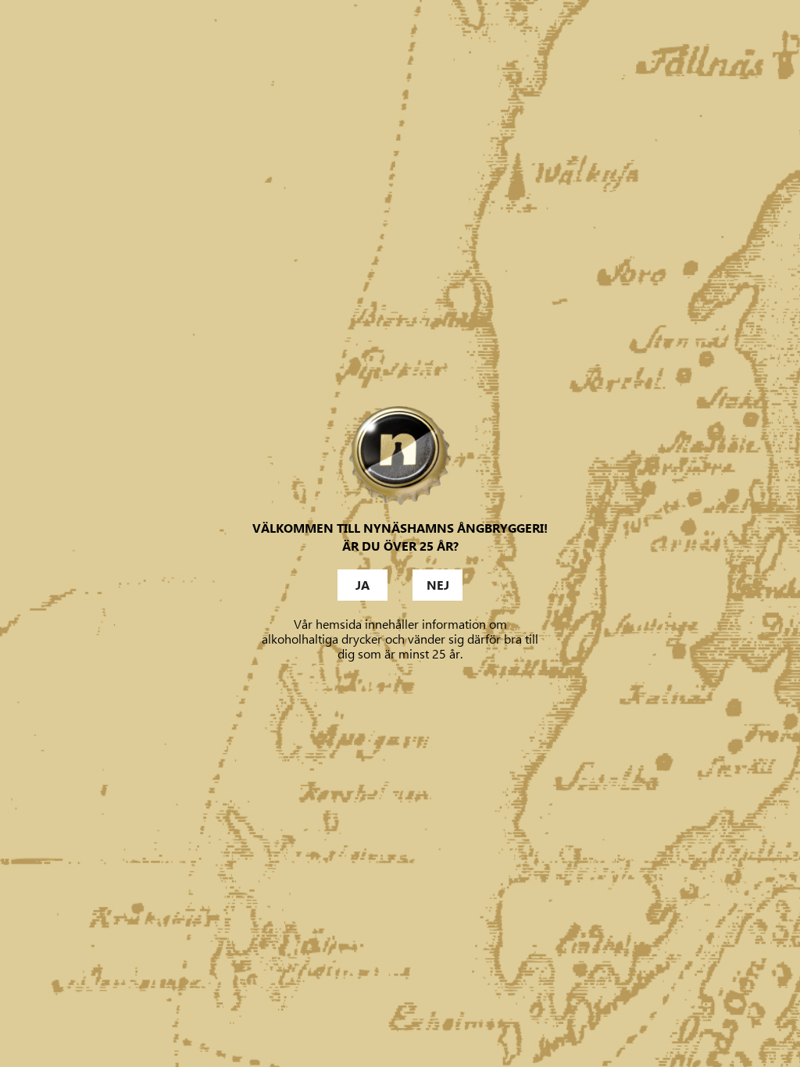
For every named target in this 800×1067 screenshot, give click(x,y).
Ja (362, 585)
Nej (438, 585)
